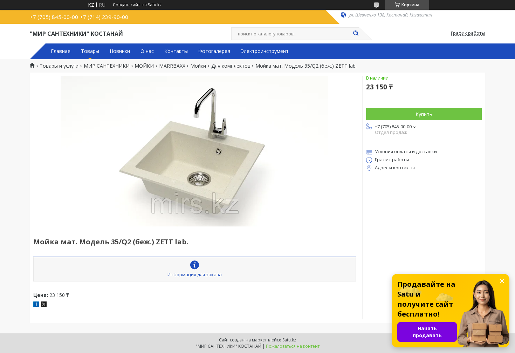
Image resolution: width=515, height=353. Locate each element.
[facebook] (36, 305)
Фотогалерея (214, 51)
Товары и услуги (59, 66)
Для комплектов (230, 66)
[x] (44, 305)
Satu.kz (289, 340)
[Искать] (356, 33)
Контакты (176, 51)
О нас (147, 51)
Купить (424, 114)
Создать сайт (126, 4)
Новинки (120, 51)
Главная (60, 51)
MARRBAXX (172, 66)
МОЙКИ (144, 66)
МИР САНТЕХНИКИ (107, 66)
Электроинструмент (265, 51)
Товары (90, 51)
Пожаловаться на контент (293, 346)
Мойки (198, 66)
